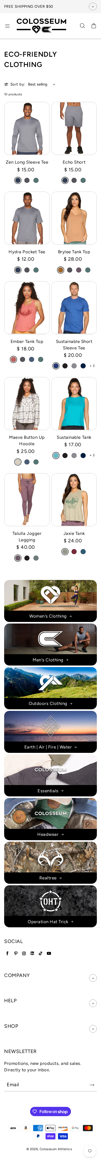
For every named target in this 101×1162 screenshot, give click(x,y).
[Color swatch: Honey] (60, 270)
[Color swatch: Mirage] (83, 551)
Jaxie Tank (74, 533)
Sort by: (17, 84)
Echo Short (74, 162)
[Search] (82, 26)
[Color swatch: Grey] (74, 365)
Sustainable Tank (74, 437)
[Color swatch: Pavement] (27, 180)
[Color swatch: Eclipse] (17, 180)
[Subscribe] (92, 1085)
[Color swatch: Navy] (83, 365)
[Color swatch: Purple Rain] (78, 270)
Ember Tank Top (27, 341)
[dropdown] (93, 978)
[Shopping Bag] (94, 26)
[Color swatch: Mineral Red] (13, 359)
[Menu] (7, 26)
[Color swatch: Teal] (56, 455)
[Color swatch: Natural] (17, 462)
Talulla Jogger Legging (26, 536)
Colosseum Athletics (56, 1149)
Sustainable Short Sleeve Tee (74, 344)
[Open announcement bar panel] (93, 6)
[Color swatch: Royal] (56, 365)
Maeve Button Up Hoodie (27, 440)
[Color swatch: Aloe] (65, 551)
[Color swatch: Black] (65, 365)
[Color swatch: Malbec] (74, 551)
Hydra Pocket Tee (27, 251)
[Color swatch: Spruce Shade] (36, 180)
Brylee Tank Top (74, 251)
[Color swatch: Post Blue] (31, 359)
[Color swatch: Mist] (36, 558)
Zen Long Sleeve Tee (27, 162)
